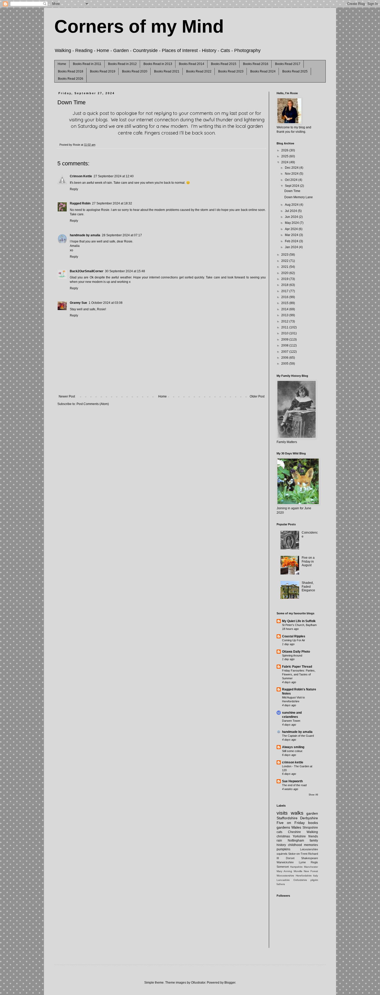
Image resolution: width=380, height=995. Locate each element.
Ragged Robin (80, 203)
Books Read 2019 (102, 71)
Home (62, 64)
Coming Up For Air (293, 640)
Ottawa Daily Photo (296, 651)
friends (313, 836)
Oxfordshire (300, 880)
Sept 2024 (292, 186)
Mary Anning (284, 871)
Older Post (257, 396)
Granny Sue (78, 303)
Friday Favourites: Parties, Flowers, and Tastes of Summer (298, 674)
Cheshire (294, 832)
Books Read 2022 (198, 71)
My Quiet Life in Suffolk (299, 621)
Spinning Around (292, 655)
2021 (285, 267)
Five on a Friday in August (308, 561)
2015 (285, 303)
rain (279, 840)
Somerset (283, 866)
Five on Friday (291, 823)
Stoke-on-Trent (297, 853)
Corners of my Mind (139, 26)
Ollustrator (198, 982)
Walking (312, 832)
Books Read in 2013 (157, 64)
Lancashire (283, 880)
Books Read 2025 (295, 71)
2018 (285, 285)
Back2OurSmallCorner (86, 271)
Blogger (229, 982)
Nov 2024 (292, 173)
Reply (74, 189)
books (313, 823)
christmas (283, 836)
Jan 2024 (292, 247)
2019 (285, 279)
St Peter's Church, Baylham (299, 625)
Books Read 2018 (70, 71)
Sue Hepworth (292, 781)
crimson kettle (292, 762)
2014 (285, 309)
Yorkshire (299, 836)
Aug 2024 (292, 205)
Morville (298, 871)
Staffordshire (287, 818)
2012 (285, 321)
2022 (285, 261)
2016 (285, 297)
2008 (285, 345)
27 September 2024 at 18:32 (112, 203)
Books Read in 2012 (122, 64)
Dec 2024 (292, 167)
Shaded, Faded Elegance (308, 586)
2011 (285, 327)
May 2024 (292, 223)
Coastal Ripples (293, 636)
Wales (296, 827)
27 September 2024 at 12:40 (114, 176)
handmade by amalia (85, 235)
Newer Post (67, 396)
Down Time (292, 191)
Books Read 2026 (70, 78)
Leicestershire (309, 849)
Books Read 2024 (263, 71)
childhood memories (303, 845)
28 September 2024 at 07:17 (122, 235)
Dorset (290, 858)
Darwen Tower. (291, 720)
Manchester (311, 866)
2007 (285, 351)
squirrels (282, 853)
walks (297, 813)
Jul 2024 (291, 211)
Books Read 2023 (231, 71)
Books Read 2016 (255, 64)
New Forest (311, 871)
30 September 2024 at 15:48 (125, 271)
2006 (285, 357)
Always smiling (293, 747)
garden (312, 813)
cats (279, 832)
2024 (285, 162)
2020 (285, 273)
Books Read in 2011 (87, 64)
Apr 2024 (292, 229)
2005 (285, 363)
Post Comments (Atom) (93, 404)
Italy (315, 875)
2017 (285, 291)
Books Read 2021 (166, 71)
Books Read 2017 (287, 64)
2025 (285, 156)
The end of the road (294, 785)
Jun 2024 (292, 217)
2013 (285, 315)
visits (282, 813)
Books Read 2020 (134, 71)
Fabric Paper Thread (297, 666)
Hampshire (296, 866)
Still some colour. (292, 751)
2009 (285, 339)
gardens (283, 827)
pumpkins (283, 849)
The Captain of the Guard (298, 735)
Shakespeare (309, 858)
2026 (285, 150)
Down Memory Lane (298, 197)
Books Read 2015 (223, 64)
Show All (313, 794)
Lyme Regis (308, 862)
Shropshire (310, 827)
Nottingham (296, 840)
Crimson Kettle (81, 176)
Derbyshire (309, 818)
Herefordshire (304, 875)
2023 (285, 254)
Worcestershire (285, 875)
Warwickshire (285, 862)
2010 (285, 333)
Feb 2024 (292, 241)
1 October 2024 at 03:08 (106, 303)
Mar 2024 (292, 235)
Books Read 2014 (191, 64)
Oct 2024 (291, 180)
